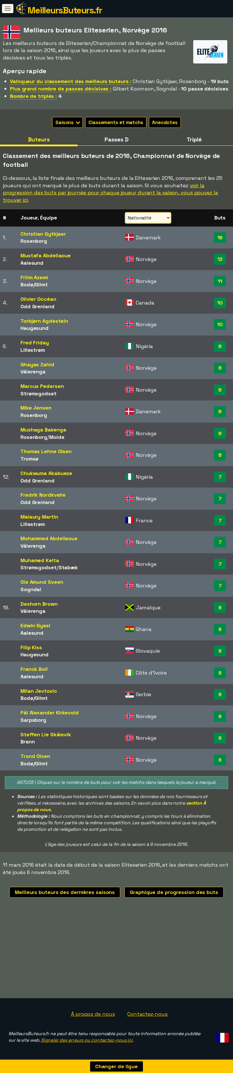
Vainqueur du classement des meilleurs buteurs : (70, 81)
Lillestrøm (32, 350)
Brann (27, 741)
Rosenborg (33, 241)
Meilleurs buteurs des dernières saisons (65, 892)
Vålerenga (32, 371)
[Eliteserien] (210, 58)
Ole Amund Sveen (41, 582)
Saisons (65, 122)
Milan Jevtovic (38, 691)
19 (220, 237)
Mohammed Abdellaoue (49, 538)
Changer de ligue (116, 1066)
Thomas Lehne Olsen (46, 451)
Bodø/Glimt (34, 284)
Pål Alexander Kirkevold (49, 712)
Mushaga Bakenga (43, 429)
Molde (57, 437)
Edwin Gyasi (35, 625)
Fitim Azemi (34, 277)
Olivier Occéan (38, 299)
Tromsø (29, 458)
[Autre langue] (221, 1036)
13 (220, 259)
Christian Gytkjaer (43, 234)
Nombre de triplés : (33, 96)
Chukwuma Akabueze (46, 473)
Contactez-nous (147, 1014)
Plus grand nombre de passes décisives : (60, 88)
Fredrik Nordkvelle (43, 495)
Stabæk (68, 567)
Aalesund (31, 263)
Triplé (194, 139)
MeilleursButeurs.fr (65, 10)
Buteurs (38, 139)
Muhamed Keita (39, 560)
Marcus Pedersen (42, 386)
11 (220, 281)
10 (220, 302)
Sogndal (30, 589)
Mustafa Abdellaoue (45, 255)
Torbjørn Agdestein (44, 321)
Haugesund (34, 328)
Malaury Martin (39, 516)
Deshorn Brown (39, 604)
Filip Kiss (31, 647)
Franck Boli (34, 669)
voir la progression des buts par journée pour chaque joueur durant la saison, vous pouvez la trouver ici (110, 192)
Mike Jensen (35, 407)
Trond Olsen (35, 756)
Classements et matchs (115, 122)
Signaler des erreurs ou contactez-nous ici (86, 1040)
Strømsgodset (38, 393)
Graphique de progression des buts (174, 892)
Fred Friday (34, 342)
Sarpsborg (33, 720)
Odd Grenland (37, 306)
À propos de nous (93, 1014)
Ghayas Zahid (37, 364)
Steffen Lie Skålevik (45, 734)
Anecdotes (165, 122)
